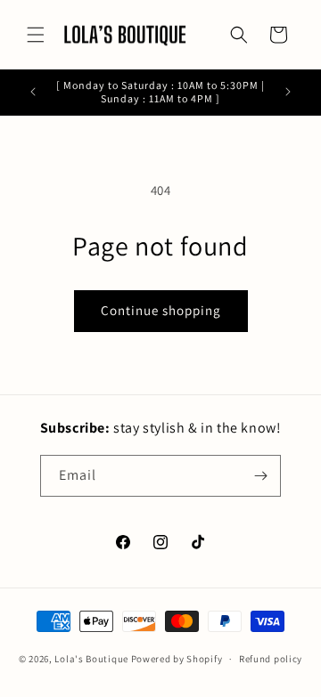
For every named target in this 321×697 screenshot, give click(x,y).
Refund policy (270, 658)
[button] (35, 34)
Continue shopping (161, 310)
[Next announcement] (288, 91)
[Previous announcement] (33, 91)
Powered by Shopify (177, 658)
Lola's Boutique (91, 658)
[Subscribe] (260, 476)
